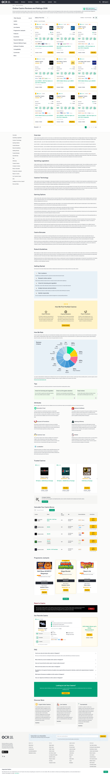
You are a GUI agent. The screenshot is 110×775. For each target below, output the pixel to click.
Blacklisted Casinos (32, 753)
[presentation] (97, 394)
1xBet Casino (51, 747)
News (55, 2)
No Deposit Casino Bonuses (95, 747)
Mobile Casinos (92, 760)
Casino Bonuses (16, 145)
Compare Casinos (16, 166)
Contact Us (31, 747)
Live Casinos (92, 754)
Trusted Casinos (16, 163)
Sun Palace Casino (52, 753)
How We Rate (15, 155)
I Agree (105, 771)
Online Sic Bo (71, 751)
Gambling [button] (30, 2)
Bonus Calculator (16, 168)
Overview (15, 135)
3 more (79, 528)
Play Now (89, 634)
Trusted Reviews (16, 153)
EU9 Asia (50, 760)
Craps (70, 760)
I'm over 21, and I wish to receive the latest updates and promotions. (68, 739)
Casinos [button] (16, 2)
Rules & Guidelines (17, 148)
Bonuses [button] (23, 2)
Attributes (15, 160)
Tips (13, 158)
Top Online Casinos (93, 745)
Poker (70, 756)
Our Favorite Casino (17, 176)
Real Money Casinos (93, 749)
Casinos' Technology (17, 140)
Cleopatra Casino (52, 762)
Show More (65, 598)
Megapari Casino (44, 587)
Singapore (106, 2)
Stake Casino (87, 585)
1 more (71, 78)
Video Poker (71, 758)
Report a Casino (16, 173)
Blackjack (71, 762)
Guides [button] (37, 2)
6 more (79, 543)
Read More (17, 773)
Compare (37, 52)
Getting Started (16, 150)
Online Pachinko (72, 749)
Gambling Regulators (33, 751)
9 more (49, 43)
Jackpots (50, 2)
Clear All (30, 18)
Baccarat (71, 754)
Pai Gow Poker (72, 747)
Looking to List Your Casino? (18, 181)
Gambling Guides (93, 764)
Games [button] (43, 2)
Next (96, 127)
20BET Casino (51, 749)
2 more (49, 113)
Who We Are (31, 745)
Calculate (52, 510)
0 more (65, 639)
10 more (92, 43)
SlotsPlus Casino (52, 756)
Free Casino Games (93, 758)
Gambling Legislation (17, 137)
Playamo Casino (52, 758)
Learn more (45, 501)
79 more (49, 78)
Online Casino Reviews (94, 751)
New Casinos (92, 762)
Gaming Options (16, 142)
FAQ (13, 178)
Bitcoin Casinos (92, 753)
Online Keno (71, 753)
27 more (92, 113)
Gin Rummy (71, 745)
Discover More (16, 184)
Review (40, 52)
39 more (71, 113)
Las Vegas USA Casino (53, 754)
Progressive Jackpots (17, 171)
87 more (71, 43)
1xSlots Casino (51, 751)
